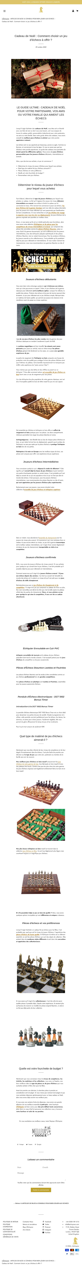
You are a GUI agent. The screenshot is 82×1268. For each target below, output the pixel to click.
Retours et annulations (30, 1224)
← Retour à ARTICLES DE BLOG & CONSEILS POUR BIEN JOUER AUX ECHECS (41, 1203)
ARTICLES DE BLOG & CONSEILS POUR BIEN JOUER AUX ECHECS (32, 19)
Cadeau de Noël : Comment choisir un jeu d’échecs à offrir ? (22, 21)
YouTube (47, 1232)
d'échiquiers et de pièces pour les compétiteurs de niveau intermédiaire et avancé (37, 225)
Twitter (46, 1224)
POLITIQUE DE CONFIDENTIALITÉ (9, 1230)
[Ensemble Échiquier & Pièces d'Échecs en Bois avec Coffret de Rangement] (41, 527)
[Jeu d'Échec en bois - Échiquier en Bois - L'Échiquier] (41, 904)
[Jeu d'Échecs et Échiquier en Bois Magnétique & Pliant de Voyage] (41, 335)
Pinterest (47, 1227)
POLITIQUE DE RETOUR (10, 1222)
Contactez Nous (28, 1222)
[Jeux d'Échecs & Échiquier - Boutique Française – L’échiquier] (43, 271)
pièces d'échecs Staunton (47, 229)
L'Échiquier (5, 19)
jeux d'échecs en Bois (30, 851)
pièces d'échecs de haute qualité (27, 934)
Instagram (47, 1230)
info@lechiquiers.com (72, 1224)
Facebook (47, 1222)
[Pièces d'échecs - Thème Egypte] (41, 992)
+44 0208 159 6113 (72, 1222)
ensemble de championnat (47, 538)
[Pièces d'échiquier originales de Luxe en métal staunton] (41, 1059)
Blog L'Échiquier (28, 1227)
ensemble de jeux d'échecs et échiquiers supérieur (42, 489)
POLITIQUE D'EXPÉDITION (7, 1225)
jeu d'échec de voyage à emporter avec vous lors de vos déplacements (40, 214)
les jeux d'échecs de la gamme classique (40, 207)
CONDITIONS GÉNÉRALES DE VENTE (10, 1235)
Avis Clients (26, 1230)
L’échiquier (75, 1246)
